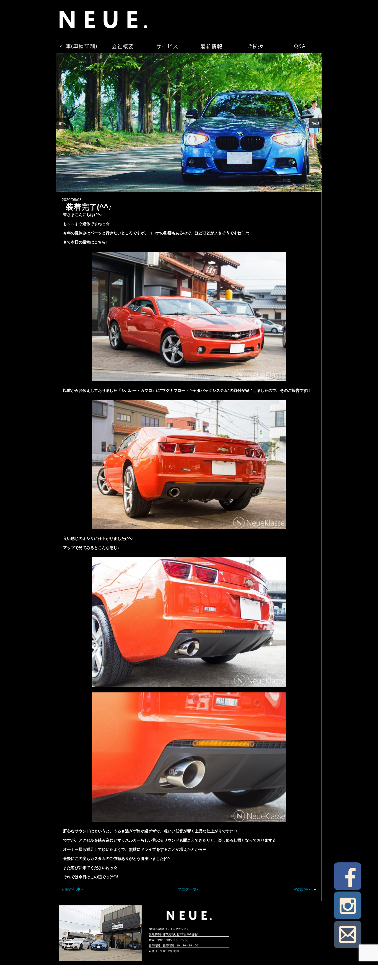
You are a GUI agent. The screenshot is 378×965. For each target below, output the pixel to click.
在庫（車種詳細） (78, 46)
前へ (62, 123)
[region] (189, 122)
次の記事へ (303, 889)
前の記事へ (74, 889)
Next (315, 123)
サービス (167, 46)
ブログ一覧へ (189, 889)
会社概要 (122, 46)
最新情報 (211, 46)
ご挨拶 (255, 46)
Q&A (300, 46)
